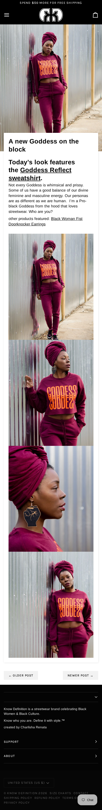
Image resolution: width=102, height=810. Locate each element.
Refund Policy (47, 798)
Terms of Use (74, 798)
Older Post (21, 675)
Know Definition (22, 793)
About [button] (9, 756)
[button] (51, 697)
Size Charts (60, 793)
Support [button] (11, 741)
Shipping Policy (18, 798)
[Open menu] (11, 15)
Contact (81, 793)
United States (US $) (26, 782)
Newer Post (80, 675)
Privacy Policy (17, 802)
